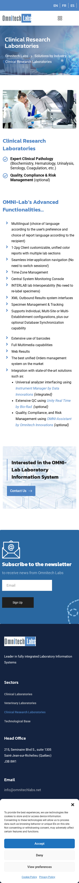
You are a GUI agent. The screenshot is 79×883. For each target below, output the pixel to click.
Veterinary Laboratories (20, 703)
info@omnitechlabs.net (22, 790)
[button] (73, 804)
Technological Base (17, 721)
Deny (39, 855)
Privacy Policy (47, 877)
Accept (39, 844)
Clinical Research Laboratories (25, 712)
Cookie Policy (29, 877)
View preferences (39, 867)
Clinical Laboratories (18, 694)
